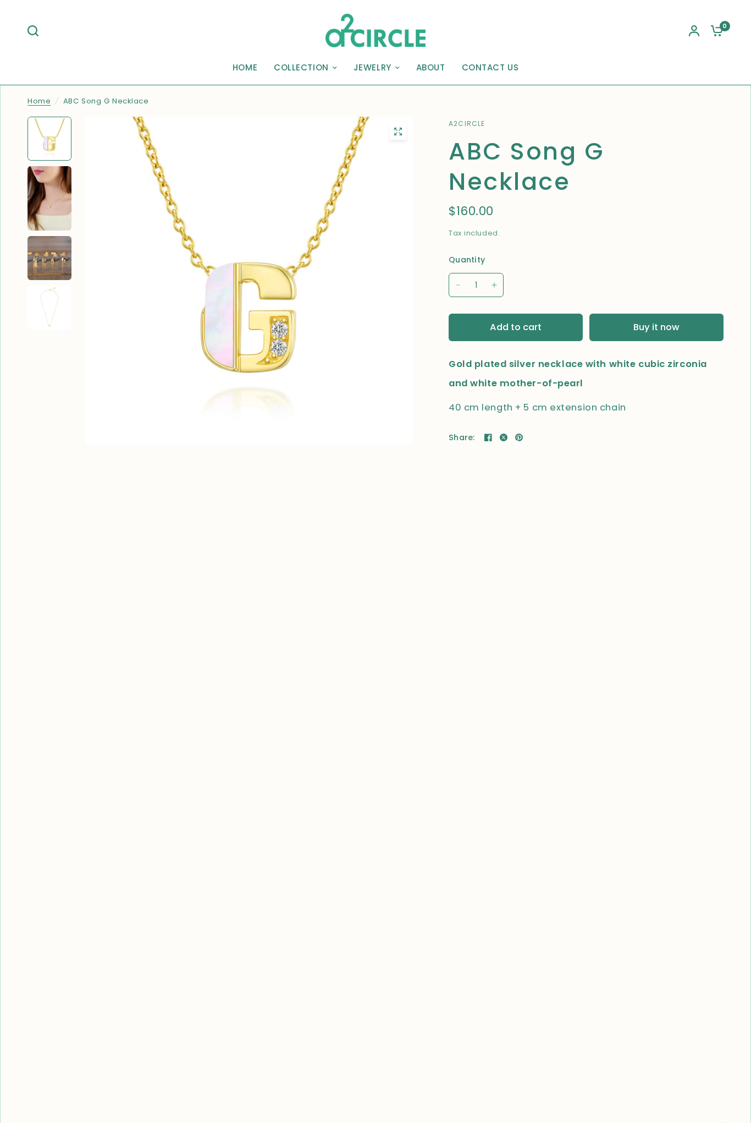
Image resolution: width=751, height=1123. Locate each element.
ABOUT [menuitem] (430, 67)
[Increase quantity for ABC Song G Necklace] (494, 285)
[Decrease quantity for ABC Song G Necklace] (458, 285)
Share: (462, 437)
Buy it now (656, 327)
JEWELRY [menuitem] (372, 67)
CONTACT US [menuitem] (490, 67)
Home (39, 101)
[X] (503, 437)
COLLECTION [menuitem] (301, 67)
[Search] (35, 30)
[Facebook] (488, 437)
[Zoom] (398, 131)
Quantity (467, 259)
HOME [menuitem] (245, 67)
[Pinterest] (519, 437)
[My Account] (694, 31)
